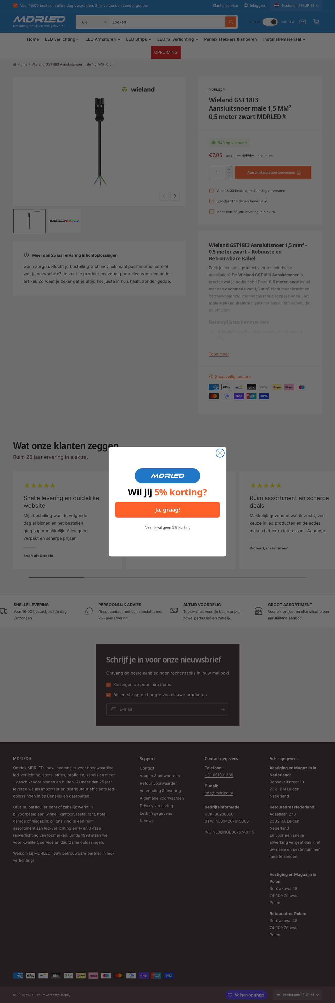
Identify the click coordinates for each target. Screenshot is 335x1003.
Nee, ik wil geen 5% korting (167, 527)
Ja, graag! (167, 509)
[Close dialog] (220, 453)
